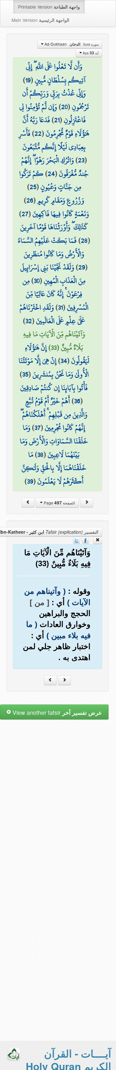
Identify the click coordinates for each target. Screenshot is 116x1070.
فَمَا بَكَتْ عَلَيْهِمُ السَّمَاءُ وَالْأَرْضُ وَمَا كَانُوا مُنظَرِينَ (51, 247)
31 (60, 307)
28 (84, 240)
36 (77, 401)
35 (25, 374)
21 (57, 120)
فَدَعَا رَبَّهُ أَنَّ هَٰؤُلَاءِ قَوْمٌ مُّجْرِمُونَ (56, 127)
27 (25, 214)
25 (33, 187)
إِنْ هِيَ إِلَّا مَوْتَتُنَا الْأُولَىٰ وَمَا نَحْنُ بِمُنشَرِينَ (54, 367)
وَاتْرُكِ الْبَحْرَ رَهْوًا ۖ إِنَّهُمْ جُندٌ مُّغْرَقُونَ (55, 167)
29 (81, 267)
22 (38, 133)
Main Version (40, 20)
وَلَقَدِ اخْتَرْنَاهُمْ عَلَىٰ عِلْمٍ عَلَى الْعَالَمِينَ (52, 314)
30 (37, 281)
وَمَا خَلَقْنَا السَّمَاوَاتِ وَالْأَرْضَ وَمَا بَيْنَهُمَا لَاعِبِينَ (54, 441)
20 (64, 107)
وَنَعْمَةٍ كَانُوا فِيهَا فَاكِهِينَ (61, 214)
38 (40, 455)
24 (51, 174)
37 (37, 428)
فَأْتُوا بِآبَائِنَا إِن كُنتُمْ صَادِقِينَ (54, 388)
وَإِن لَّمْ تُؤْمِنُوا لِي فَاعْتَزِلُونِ (52, 113)
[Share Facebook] (85, 540)
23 (81, 160)
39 (30, 481)
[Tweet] (76, 540)
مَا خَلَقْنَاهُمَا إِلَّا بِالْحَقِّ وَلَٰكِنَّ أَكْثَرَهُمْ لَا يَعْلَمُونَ (54, 468)
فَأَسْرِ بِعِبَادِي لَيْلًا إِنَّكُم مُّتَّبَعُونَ (52, 140)
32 (28, 321)
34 (64, 361)
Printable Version (49, 7)
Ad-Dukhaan (71, 44)
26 (29, 200)
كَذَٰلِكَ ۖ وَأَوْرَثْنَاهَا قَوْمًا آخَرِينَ (54, 227)
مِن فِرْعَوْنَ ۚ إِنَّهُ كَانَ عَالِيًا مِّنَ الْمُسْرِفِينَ (55, 294)
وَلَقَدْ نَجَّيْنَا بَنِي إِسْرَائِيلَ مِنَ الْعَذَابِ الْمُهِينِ (52, 274)
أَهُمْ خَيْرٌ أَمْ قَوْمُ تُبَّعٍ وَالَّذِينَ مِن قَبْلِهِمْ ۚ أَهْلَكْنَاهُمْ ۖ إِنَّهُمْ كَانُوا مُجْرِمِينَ (54, 414)
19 (28, 80)
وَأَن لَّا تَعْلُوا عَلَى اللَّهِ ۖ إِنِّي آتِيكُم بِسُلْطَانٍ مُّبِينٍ (55, 73)
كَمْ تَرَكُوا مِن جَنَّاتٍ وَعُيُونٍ (50, 180)
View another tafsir (56, 712)
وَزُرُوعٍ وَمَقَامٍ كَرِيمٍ (60, 200)
